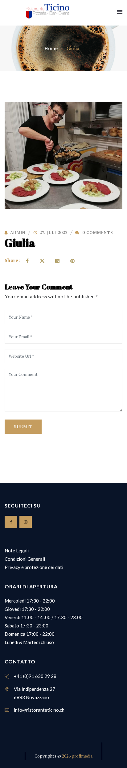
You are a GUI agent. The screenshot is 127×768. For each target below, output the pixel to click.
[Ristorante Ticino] (47, 11)
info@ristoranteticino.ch (39, 710)
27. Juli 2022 (53, 232)
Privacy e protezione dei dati (34, 567)
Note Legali (17, 550)
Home (51, 48)
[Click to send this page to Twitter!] (42, 260)
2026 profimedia (77, 756)
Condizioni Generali (25, 559)
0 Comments (97, 232)
